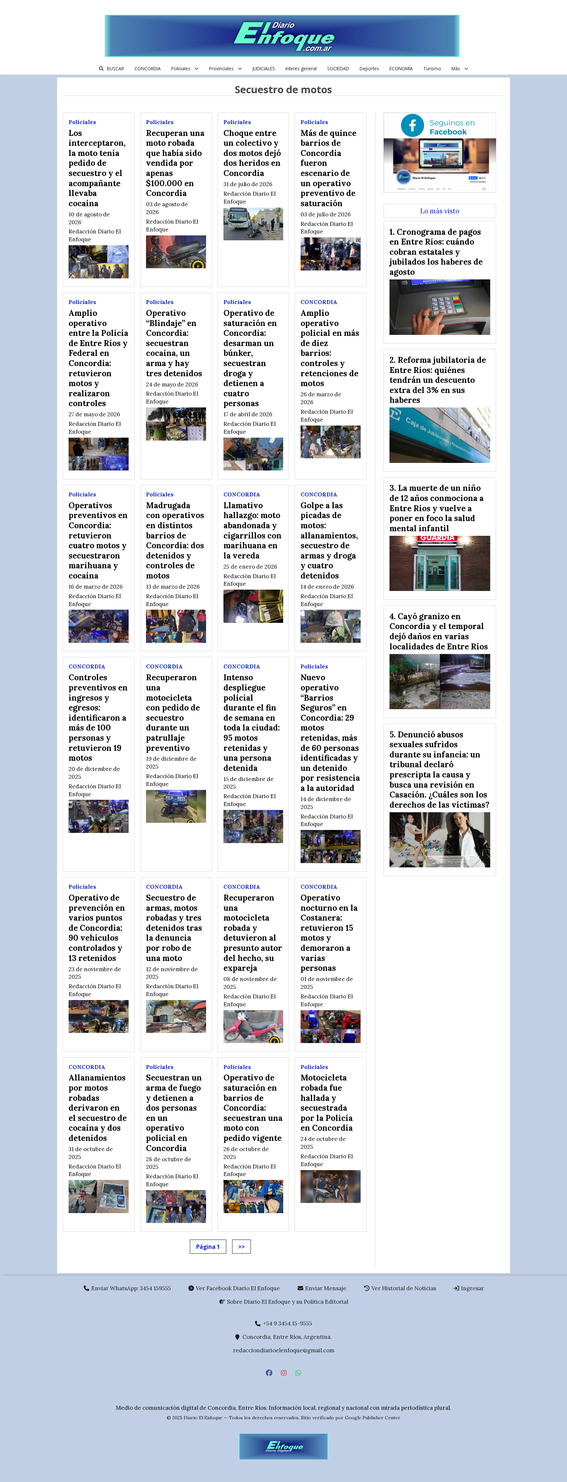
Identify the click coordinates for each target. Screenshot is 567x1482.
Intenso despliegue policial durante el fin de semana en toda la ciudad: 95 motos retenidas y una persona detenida (251, 722)
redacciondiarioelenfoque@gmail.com (283, 1350)
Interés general (301, 68)
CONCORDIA (148, 68)
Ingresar (472, 1288)
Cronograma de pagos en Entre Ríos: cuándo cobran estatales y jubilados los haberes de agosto (436, 252)
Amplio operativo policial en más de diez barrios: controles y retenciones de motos (330, 348)
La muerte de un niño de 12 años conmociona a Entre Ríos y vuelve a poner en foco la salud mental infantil (436, 508)
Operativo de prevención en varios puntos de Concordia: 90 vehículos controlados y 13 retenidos (97, 927)
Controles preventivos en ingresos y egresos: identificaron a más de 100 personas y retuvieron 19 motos (98, 717)
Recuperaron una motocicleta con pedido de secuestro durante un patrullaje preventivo (173, 712)
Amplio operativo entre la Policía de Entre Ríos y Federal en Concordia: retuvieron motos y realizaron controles (98, 358)
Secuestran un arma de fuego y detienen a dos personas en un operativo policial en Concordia (174, 1112)
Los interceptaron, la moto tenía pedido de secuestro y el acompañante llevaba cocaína (97, 168)
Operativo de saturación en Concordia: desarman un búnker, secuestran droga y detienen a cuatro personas (250, 358)
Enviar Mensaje (325, 1288)
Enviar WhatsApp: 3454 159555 (130, 1288)
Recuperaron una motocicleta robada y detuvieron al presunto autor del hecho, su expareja (252, 932)
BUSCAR (115, 68)
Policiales (180, 68)
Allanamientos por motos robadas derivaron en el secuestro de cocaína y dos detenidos (98, 1107)
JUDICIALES (263, 68)
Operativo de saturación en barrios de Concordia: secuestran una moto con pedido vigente (253, 1107)
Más (456, 68)
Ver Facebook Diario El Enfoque (237, 1288)
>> (241, 1247)
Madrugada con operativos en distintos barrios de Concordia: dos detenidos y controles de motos (175, 540)
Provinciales (221, 68)
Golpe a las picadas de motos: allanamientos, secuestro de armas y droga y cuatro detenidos (329, 540)
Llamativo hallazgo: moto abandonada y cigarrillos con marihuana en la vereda (252, 530)
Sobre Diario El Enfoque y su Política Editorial (287, 1301)
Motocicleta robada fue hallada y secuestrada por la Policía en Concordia (327, 1102)
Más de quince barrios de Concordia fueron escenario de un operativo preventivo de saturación (328, 168)
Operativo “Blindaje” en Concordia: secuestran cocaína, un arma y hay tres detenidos (174, 343)
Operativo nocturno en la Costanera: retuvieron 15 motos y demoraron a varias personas (329, 932)
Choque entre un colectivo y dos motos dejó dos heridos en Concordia (252, 153)
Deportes (369, 68)
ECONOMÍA (401, 68)
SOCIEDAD (338, 68)
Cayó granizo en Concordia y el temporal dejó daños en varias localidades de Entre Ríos (438, 631)
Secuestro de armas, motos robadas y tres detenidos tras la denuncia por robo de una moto (174, 927)
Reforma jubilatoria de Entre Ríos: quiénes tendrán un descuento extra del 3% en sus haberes (437, 380)
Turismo (432, 68)
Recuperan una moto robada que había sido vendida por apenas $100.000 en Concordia (175, 163)
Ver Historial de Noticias (403, 1288)
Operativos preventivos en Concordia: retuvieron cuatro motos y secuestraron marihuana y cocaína (98, 540)
